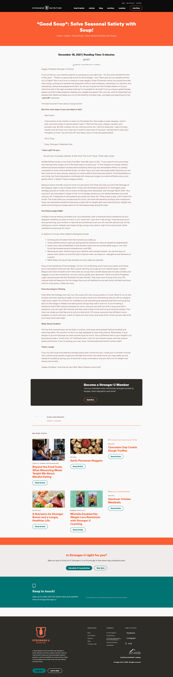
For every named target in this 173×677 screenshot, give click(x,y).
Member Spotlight (78, 510)
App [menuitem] (123, 3)
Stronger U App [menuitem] (92, 644)
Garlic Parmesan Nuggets (86, 460)
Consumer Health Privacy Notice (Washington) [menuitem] (114, 639)
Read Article (40, 483)
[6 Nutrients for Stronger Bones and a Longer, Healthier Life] (48, 499)
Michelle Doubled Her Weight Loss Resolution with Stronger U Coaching (85, 519)
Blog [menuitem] (89, 633)
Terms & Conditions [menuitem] (112, 642)
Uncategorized (52, 463)
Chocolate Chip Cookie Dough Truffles (122, 449)
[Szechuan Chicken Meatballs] (119, 492)
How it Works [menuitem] (91, 635)
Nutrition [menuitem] (90, 638)
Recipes (73, 457)
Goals (86, 59)
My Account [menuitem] (130, 3)
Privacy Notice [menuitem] (111, 635)
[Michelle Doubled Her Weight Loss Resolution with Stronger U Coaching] (86, 499)
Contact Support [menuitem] (111, 633)
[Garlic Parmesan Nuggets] (86, 446)
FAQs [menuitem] (89, 641)
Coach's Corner (39, 463)
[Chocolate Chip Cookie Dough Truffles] (122, 440)
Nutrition (36, 510)
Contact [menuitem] (139, 3)
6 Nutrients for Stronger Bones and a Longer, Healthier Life (47, 517)
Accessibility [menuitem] (110, 645)
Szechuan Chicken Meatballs (119, 500)
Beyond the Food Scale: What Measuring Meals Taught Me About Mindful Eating (47, 471)
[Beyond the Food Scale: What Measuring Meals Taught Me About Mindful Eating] (48, 449)
